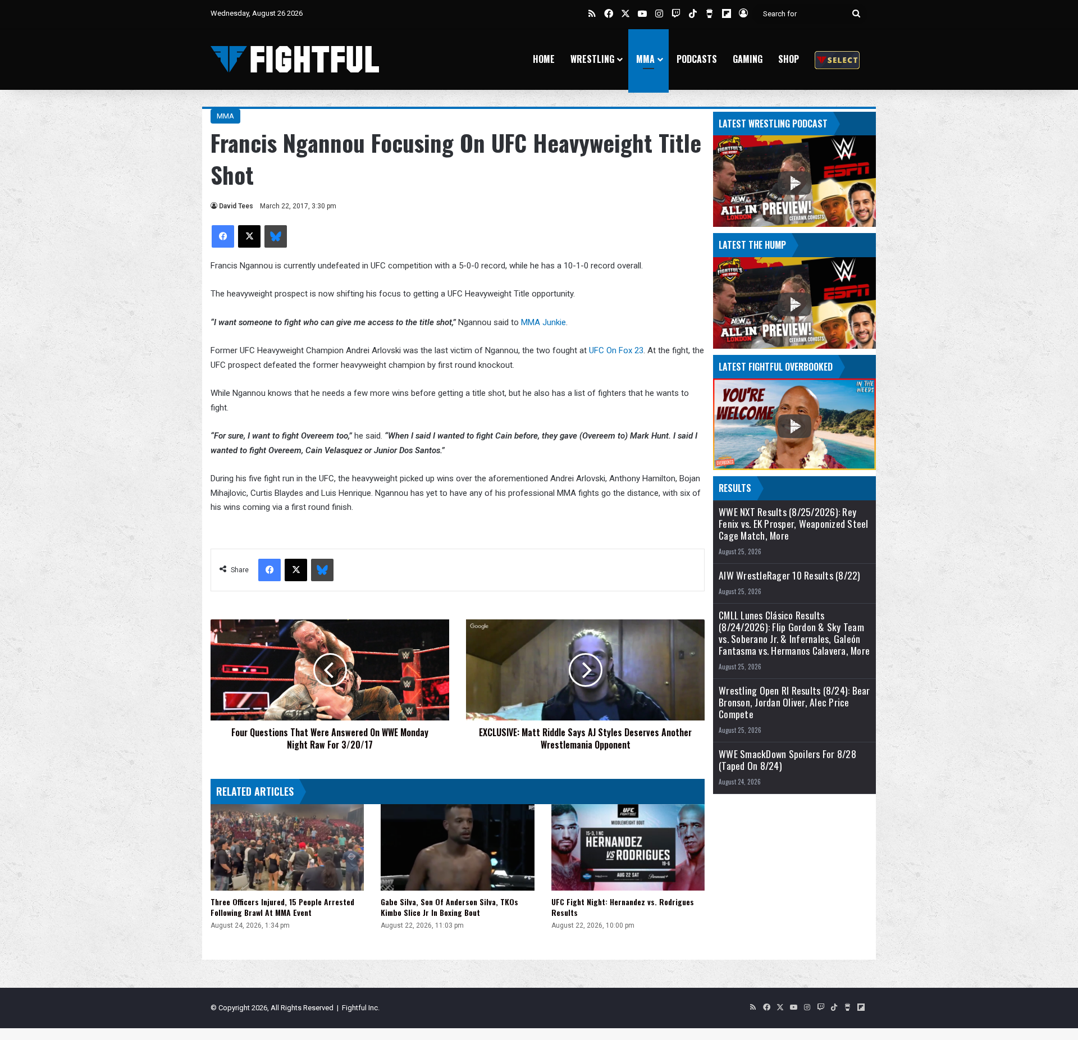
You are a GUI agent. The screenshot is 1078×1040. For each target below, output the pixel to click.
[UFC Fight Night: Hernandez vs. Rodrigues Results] (628, 847)
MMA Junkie (543, 322)
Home (544, 59)
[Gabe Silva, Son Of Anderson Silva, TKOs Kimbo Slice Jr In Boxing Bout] (457, 847)
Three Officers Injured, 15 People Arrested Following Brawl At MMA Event (282, 907)
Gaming (747, 59)
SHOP (788, 59)
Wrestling (592, 59)
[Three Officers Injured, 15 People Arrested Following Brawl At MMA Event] (287, 847)
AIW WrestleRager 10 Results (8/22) (790, 575)
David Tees (236, 206)
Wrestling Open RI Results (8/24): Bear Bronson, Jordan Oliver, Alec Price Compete (794, 702)
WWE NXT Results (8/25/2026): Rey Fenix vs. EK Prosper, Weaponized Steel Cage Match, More (794, 523)
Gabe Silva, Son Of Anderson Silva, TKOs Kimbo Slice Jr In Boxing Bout (449, 907)
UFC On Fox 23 (616, 350)
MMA (645, 59)
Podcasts (697, 59)
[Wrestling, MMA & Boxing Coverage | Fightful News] (295, 59)
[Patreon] (837, 59)
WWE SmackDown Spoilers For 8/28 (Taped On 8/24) (787, 760)
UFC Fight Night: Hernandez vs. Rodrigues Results (622, 907)
